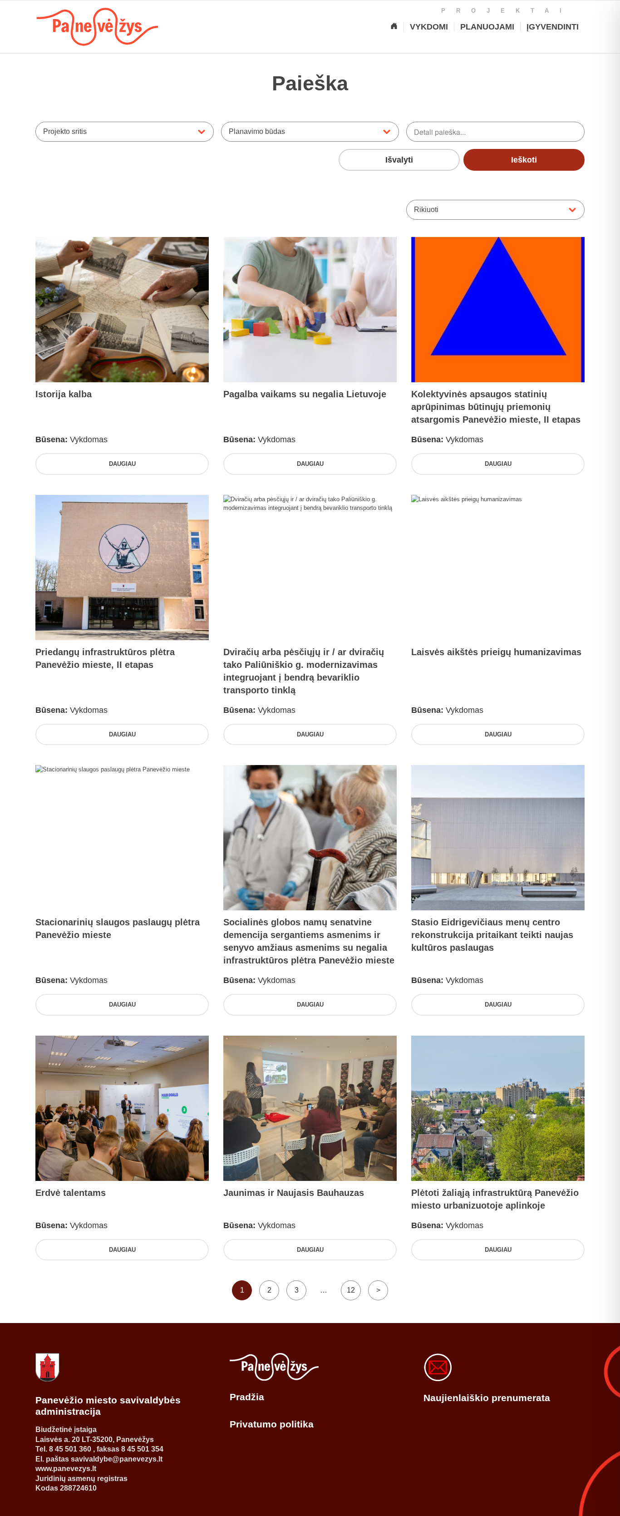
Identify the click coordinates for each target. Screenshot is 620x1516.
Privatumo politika (272, 1424)
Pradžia (247, 1397)
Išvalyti (399, 159)
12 (351, 1290)
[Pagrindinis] (393, 26)
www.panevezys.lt (65, 1468)
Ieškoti (524, 159)
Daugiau (122, 463)
